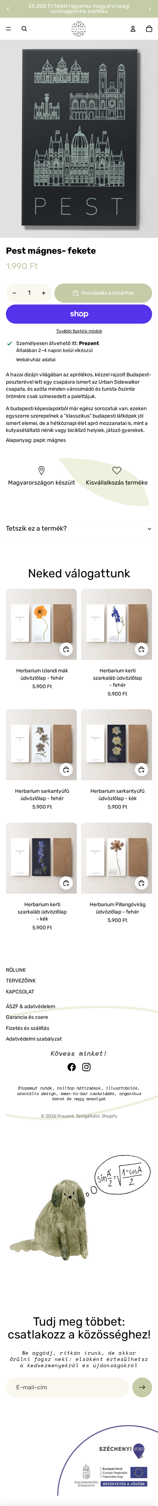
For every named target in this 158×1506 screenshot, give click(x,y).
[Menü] (8, 28)
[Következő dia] (150, 9)
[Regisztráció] (142, 1387)
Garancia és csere (27, 1017)
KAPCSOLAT (20, 992)
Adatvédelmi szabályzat (34, 1039)
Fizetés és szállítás (27, 1028)
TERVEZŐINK (21, 981)
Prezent (65, 1116)
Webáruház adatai (35, 359)
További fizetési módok (79, 331)
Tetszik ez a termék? (36, 528)
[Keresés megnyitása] (24, 29)
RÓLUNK (16, 970)
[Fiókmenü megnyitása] (133, 29)
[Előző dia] (8, 9)
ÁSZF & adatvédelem (30, 1006)
